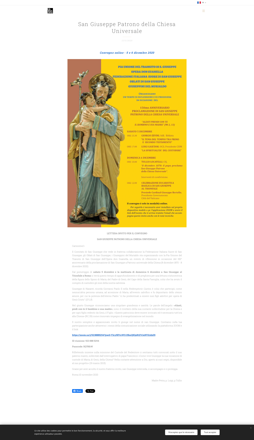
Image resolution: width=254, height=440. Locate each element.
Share (78, 391)
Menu (204, 10)
